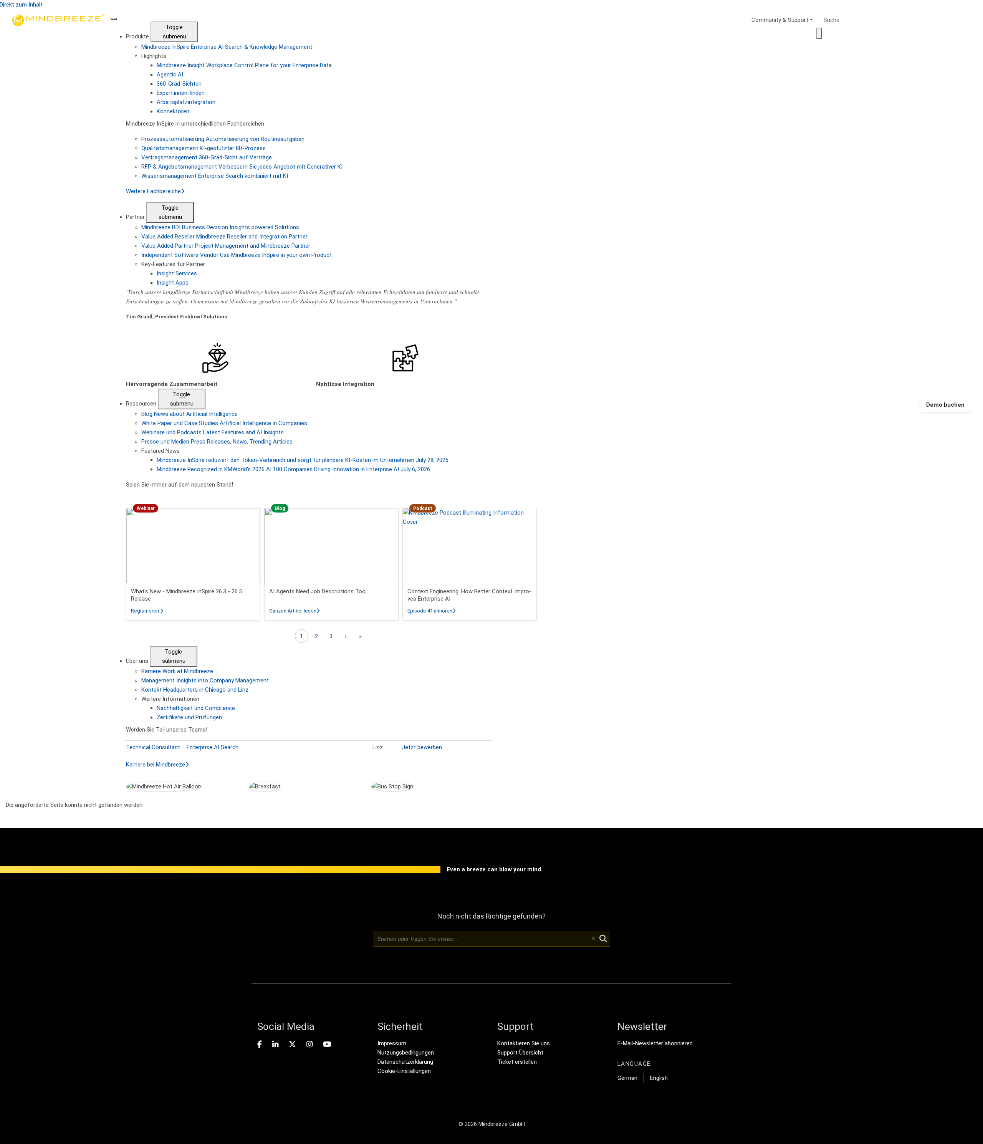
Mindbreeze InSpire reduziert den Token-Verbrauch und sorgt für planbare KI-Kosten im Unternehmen (302, 460)
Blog (189, 414)
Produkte (138, 36)
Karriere (177, 671)
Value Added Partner (225, 245)
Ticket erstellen (517, 1061)
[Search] (819, 33)
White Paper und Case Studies (224, 423)
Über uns (138, 660)
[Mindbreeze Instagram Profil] (309, 1044)
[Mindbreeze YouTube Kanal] (327, 1044)
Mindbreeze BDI (220, 227)
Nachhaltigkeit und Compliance (196, 708)
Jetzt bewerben (422, 747)
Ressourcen (142, 403)
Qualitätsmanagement (203, 148)
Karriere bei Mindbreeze (155, 764)
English (659, 1077)
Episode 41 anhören (431, 611)
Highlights (153, 56)
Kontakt (194, 689)
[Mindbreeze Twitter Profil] (292, 1044)
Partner (136, 217)
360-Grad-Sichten (179, 83)
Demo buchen (945, 404)
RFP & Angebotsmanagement (242, 166)
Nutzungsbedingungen (405, 1052)
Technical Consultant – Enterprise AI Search (182, 747)
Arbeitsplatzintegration (186, 102)
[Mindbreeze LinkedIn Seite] (275, 1044)
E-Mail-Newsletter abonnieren (655, 1043)
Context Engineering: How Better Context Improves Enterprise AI (469, 595)
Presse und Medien (217, 441)
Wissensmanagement (214, 175)
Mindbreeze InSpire (226, 46)
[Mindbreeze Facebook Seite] (259, 1044)
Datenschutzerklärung (405, 1061)
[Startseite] (58, 404)
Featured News (160, 450)
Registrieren (147, 611)
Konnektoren (173, 111)
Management (205, 680)
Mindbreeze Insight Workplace (244, 65)
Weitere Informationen (170, 698)
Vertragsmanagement (206, 157)
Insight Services (177, 273)
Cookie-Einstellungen (404, 1071)
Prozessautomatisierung (222, 139)
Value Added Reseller (224, 236)
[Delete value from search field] (593, 939)
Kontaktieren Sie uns (523, 1043)
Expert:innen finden (181, 92)
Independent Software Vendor (236, 255)
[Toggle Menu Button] (114, 19)
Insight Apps (173, 282)
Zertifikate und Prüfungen (189, 717)
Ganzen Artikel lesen (294, 611)
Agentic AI (170, 74)
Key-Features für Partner (173, 264)
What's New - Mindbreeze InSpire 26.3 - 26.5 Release (186, 595)
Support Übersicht (520, 1052)
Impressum (391, 1043)
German (627, 1077)
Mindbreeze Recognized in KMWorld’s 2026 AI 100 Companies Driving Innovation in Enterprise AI (293, 469)
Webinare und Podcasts (212, 432)
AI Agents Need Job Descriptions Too (317, 591)
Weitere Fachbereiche (153, 191)
